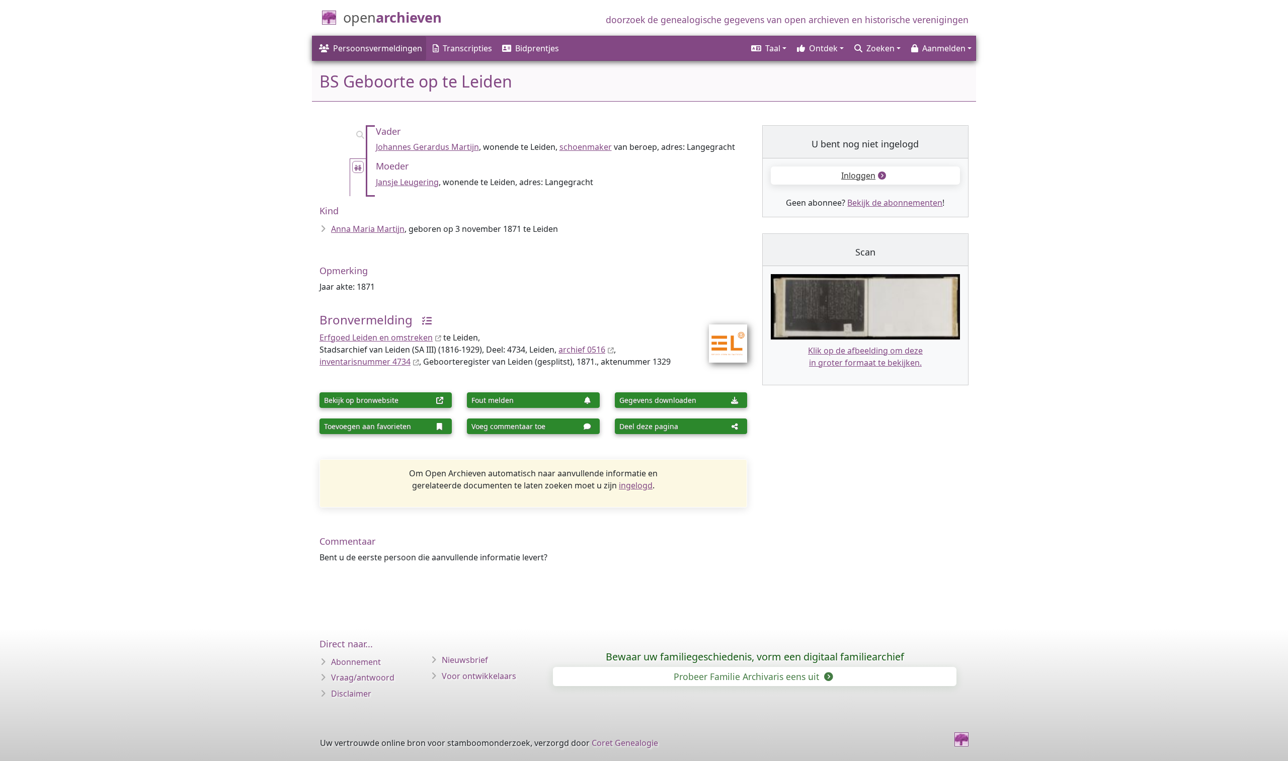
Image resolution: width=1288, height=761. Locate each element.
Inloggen (858, 175)
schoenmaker (585, 146)
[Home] (961, 739)
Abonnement (356, 661)
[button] (768, 48)
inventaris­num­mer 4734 (365, 361)
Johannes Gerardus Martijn (427, 146)
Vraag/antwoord (362, 677)
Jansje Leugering (407, 182)
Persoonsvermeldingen (377, 48)
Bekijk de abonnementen (894, 202)
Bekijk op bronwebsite (361, 400)
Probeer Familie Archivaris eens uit (748, 676)
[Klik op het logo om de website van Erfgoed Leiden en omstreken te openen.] (721, 337)
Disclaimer (351, 693)
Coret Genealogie (625, 742)
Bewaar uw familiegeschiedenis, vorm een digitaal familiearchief (755, 656)
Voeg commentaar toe (508, 426)
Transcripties (467, 48)
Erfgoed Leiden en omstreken (376, 337)
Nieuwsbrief (465, 659)
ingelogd (636, 485)
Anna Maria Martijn (368, 228)
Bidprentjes (537, 48)
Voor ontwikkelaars (479, 676)
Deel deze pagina (648, 426)
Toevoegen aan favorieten (367, 426)
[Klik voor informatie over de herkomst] (423, 319)
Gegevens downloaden (657, 400)
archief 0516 (581, 349)
